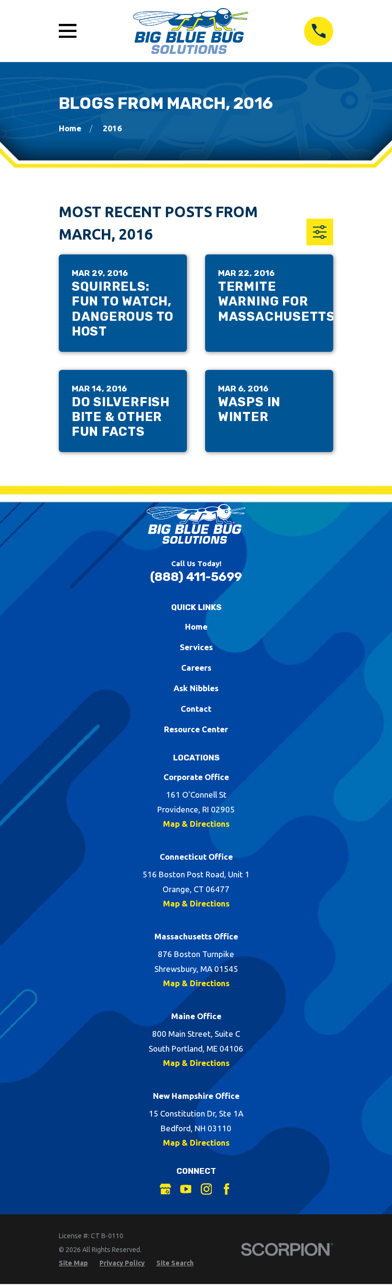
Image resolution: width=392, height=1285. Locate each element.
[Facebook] (226, 1189)
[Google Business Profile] (165, 1189)
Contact (196, 708)
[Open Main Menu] (67, 31)
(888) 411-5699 (196, 576)
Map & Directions (196, 823)
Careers (196, 667)
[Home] (190, 31)
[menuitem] (73, 1263)
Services (196, 647)
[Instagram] (206, 1189)
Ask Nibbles (196, 688)
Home (196, 626)
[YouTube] (186, 1189)
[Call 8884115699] (318, 31)
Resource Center (196, 729)
